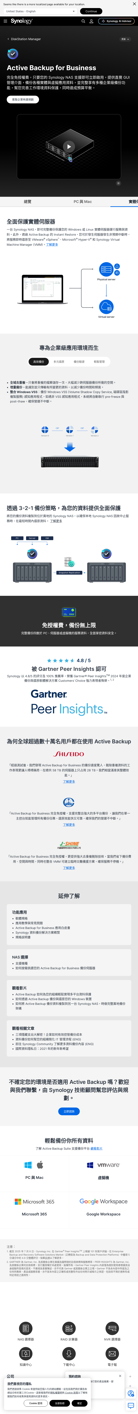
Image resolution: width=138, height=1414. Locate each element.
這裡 (47, 1257)
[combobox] (40, 11)
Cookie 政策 (71, 1392)
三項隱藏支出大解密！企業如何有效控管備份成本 (48, 1034)
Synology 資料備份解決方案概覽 (37, 932)
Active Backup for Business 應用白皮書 (42, 928)
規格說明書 (23, 937)
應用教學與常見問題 (29, 923)
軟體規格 (21, 918)
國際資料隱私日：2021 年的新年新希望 (42, 1048)
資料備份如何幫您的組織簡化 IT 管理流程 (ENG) (48, 1039)
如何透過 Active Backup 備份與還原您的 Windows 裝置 (53, 999)
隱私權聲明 (56, 1392)
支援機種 (21, 963)
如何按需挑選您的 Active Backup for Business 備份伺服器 (55, 968)
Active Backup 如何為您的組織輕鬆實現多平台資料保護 (53, 994)
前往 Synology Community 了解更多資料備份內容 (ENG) (54, 1044)
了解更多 (56, 521)
